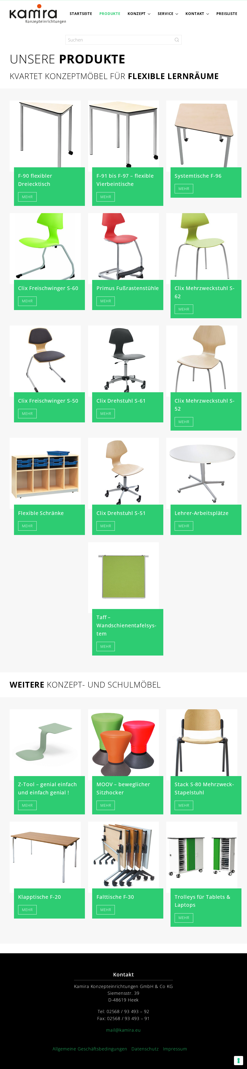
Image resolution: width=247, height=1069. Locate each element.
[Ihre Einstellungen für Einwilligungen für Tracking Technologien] (238, 1060)
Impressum (175, 1049)
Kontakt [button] (194, 13)
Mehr (27, 196)
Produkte (109, 13)
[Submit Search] (177, 40)
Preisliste (226, 13)
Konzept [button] (137, 13)
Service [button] (165, 13)
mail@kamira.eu (123, 1030)
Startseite (81, 13)
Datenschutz (145, 1049)
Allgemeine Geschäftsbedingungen (90, 1049)
